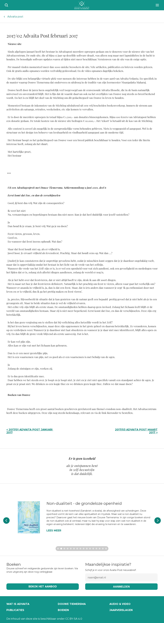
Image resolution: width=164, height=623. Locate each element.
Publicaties (15, 610)
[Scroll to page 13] (96, 548)
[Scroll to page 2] (61, 548)
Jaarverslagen (121, 610)
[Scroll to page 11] (90, 548)
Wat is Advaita (17, 604)
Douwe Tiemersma (72, 604)
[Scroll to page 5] (70, 548)
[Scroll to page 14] (99, 548)
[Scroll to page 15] (102, 548)
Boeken (63, 610)
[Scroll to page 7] (77, 548)
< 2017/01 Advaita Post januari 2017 (29, 431)
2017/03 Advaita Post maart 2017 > (136, 431)
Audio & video (120, 604)
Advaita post (15, 16)
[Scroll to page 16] (106, 548)
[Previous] (6, 520)
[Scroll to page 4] (67, 548)
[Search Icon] (6, 5)
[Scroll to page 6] (74, 548)
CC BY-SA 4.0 (73, 618)
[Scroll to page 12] (93, 548)
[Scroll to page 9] (83, 548)
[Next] (157, 520)
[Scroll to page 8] (80, 548)
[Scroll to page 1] (58, 548)
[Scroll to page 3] (64, 548)
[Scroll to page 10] (86, 548)
